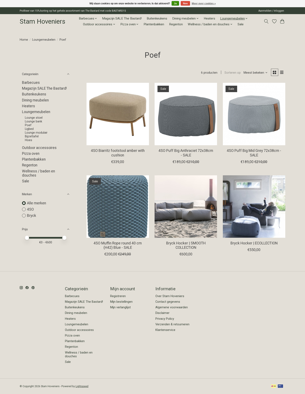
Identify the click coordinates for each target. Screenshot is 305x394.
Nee (185, 3)
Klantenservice (165, 330)
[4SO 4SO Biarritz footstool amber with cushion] (118, 114)
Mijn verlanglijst (120, 307)
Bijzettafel (32, 136)
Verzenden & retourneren (172, 324)
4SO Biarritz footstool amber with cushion (118, 153)
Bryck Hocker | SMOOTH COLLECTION (186, 245)
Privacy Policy (164, 319)
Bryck (31, 215)
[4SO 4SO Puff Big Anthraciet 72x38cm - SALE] (186, 114)
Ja (175, 3)
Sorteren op (232, 72)
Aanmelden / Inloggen (271, 10)
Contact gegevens (167, 302)
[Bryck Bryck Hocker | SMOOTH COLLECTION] (186, 206)
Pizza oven (30, 153)
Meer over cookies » (204, 3)
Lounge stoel (34, 118)
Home (24, 39)
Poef (28, 125)
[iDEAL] (273, 386)
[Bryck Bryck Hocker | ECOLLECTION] (254, 206)
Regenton (176, 24)
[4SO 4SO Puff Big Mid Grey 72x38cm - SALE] (254, 114)
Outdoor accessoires (39, 148)
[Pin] (280, 386)
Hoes (28, 140)
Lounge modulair (36, 132)
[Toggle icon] (266, 21)
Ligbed (29, 129)
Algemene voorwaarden (171, 307)
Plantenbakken (154, 24)
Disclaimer (162, 313)
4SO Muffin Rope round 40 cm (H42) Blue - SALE (118, 245)
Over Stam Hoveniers (169, 296)
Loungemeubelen (43, 39)
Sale (241, 24)
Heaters (209, 18)
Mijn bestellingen (121, 302)
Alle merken (36, 203)
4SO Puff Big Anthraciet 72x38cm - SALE (186, 153)
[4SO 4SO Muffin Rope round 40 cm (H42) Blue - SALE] (118, 206)
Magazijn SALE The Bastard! (122, 18)
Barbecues (31, 83)
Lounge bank (33, 121)
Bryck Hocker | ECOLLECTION (254, 243)
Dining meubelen (35, 100)
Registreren (118, 296)
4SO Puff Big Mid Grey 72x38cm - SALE (254, 153)
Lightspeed (82, 386)
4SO (30, 209)
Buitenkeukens (157, 18)
